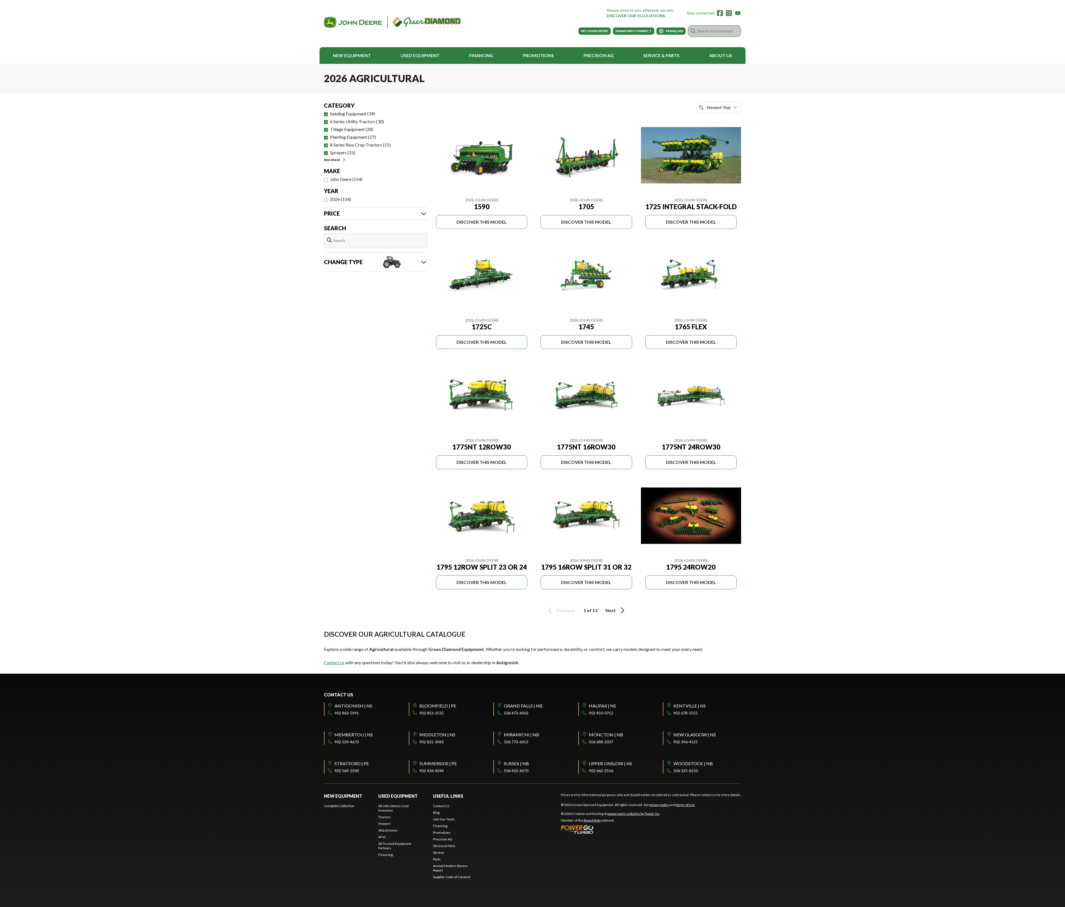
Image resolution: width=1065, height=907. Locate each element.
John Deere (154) (346, 179)
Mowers (384, 824)
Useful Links (448, 796)
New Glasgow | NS (694, 734)
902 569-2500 (346, 770)
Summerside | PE (438, 763)
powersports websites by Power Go (633, 814)
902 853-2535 (431, 713)
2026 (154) (340, 199)
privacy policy (659, 805)
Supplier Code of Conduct (451, 877)
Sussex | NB (516, 763)
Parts (437, 859)
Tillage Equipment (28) (351, 129)
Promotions (538, 55)
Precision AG (599, 55)
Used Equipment (420, 55)
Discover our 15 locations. (636, 15)
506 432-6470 (516, 770)
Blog (436, 812)
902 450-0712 (601, 713)
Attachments (388, 830)
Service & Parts (661, 55)
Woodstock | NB (693, 763)
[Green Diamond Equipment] (393, 22)
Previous (566, 610)
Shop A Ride (592, 820)
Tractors (384, 817)
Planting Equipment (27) (353, 137)
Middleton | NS (437, 734)
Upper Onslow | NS (610, 763)
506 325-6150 (685, 770)
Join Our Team (444, 819)
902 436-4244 (431, 770)
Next (610, 610)
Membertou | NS (353, 734)
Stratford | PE (351, 763)
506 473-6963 (516, 713)
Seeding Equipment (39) (352, 113)
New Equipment (352, 55)
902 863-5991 (346, 713)
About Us (720, 55)
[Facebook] (720, 13)
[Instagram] (729, 13)
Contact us (334, 662)
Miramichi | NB (521, 734)
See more (332, 160)
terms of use (685, 805)
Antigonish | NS (353, 705)
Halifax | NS (602, 705)
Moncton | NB (606, 734)
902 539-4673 (346, 741)
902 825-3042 (431, 741)
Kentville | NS (689, 705)
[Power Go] (610, 829)
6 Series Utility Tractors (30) (357, 121)
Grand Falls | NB (523, 705)
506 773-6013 (516, 741)
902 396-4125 (685, 741)
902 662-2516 (601, 770)
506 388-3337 (601, 741)
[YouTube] (737, 13)
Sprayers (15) (342, 152)
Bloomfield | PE (437, 705)
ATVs (382, 837)
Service (438, 852)
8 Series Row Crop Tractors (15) (360, 144)
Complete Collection (339, 806)
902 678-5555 (685, 713)
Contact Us (441, 806)
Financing (481, 55)
